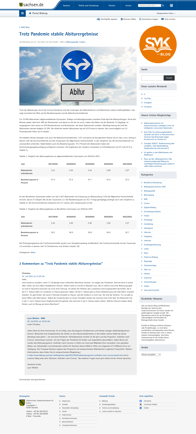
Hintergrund (148, 228)
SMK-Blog (25, 27)
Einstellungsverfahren (152, 212)
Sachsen (66, 5)
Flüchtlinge (148, 220)
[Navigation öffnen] (22, 13)
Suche (64, 411)
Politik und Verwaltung (88, 5)
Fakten (82, 42)
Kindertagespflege (108, 404)
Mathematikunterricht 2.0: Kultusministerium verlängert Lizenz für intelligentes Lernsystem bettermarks (159, 125)
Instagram (148, 103)
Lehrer (146, 249)
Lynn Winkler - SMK (36, 318)
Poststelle (37, 416)
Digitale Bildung (150, 207)
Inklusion (147, 232)
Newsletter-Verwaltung (70, 408)
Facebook (148, 107)
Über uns (147, 270)
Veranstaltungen (150, 282)
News (146, 253)
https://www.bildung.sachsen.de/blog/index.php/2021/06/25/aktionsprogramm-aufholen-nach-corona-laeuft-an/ (75, 355)
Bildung (105, 401)
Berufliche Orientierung (153, 183)
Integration (148, 236)
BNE (146, 199)
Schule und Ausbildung (110, 408)
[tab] (38, 396)
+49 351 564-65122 (40, 411)
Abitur (33, 252)
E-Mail (146, 408)
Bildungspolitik (72, 42)
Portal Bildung (39, 13)
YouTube (147, 98)
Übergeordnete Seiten (165, 13)
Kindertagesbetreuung (152, 245)
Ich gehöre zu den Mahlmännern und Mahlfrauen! (158, 153)
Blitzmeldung (149, 195)
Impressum (66, 401)
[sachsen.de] (38, 5)
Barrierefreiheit (67, 422)
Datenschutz (66, 415)
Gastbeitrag (148, 224)
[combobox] (149, 5)
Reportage (148, 261)
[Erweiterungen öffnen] (171, 5)
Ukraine (147, 274)
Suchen (169, 78)
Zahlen (146, 286)
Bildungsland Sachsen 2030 (154, 187)
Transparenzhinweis (69, 425)
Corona (146, 203)
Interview (147, 241)
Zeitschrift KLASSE (151, 290)
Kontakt (65, 404)
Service (128, 5)
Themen (112, 5)
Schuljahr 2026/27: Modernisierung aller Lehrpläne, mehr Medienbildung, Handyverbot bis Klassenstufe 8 (159, 145)
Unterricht (147, 278)
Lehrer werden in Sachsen (111, 411)
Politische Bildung (151, 257)
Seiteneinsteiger (150, 265)
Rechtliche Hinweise (69, 418)
